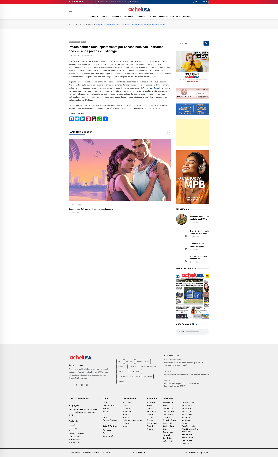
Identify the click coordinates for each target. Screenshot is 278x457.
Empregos (115, 16)
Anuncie (125, 426)
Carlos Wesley (168, 414)
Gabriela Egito (167, 438)
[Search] (208, 11)
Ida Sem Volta (168, 441)
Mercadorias (128, 16)
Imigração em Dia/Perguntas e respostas (83, 409)
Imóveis (104, 16)
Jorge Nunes (186, 411)
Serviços (153, 16)
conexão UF (122, 371)
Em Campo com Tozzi (76, 434)
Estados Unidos (87, 24)
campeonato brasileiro (148, 366)
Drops (165, 429)
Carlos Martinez (168, 411)
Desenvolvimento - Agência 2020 (197, 453)
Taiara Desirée (187, 440)
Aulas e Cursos (152, 423)
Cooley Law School (151, 88)
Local (179, 360)
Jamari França (187, 405)
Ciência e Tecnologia (110, 420)
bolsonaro (129, 362)
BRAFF (139, 362)
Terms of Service (99, 452)
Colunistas (168, 398)
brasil (147, 362)
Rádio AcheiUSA (74, 440)
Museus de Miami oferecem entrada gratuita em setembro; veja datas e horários (113, 2)
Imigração (168, 371)
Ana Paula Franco (169, 402)
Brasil (105, 414)
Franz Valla (166, 435)
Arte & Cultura (170, 360)
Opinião (184, 423)
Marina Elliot (186, 417)
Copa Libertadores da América (129, 376)
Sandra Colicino (187, 437)
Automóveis (91, 16)
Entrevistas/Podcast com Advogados (82, 412)
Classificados (129, 398)
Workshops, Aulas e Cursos (169, 16)
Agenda (105, 433)
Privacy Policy (89, 452)
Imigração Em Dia (188, 402)
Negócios (141, 16)
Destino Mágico (168, 426)
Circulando (166, 417)
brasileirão (132, 366)
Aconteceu (107, 430)
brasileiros (121, 366)
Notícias (71, 415)
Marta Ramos (186, 420)
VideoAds (152, 398)
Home (71, 24)
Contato (107, 452)
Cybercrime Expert (169, 420)
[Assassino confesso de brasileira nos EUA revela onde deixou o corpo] (181, 219)
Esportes (106, 417)
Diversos (150, 420)
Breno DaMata (168, 408)
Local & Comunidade (79, 398)
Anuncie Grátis (79, 452)
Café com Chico (74, 443)
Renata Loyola (187, 434)
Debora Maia (75, 56)
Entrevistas (73, 428)
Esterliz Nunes (168, 432)
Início (72, 452)
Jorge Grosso (186, 408)
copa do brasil (135, 371)
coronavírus (122, 381)
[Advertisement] (192, 132)
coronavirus (148, 376)
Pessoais (186, 16)
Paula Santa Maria (188, 426)
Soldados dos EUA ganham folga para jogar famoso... (91, 209)
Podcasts (73, 421)
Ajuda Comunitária (75, 437)
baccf (120, 362)
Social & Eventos (109, 436)
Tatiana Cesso (187, 443)
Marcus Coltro (187, 414)
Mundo (105, 411)
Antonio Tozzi (168, 405)
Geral (77, 24)
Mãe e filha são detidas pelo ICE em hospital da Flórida (186, 374)
